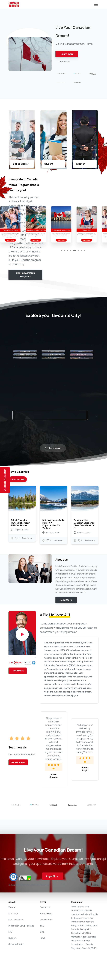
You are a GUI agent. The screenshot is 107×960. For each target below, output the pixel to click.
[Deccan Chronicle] (93, 74)
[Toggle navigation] (96, 4)
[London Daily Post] (61, 74)
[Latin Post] (61, 82)
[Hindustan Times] (77, 74)
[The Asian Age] (77, 82)
